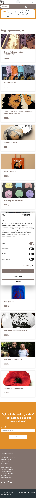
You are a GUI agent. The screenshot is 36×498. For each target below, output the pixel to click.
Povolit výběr (18, 276)
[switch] (31, 248)
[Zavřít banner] (33, 214)
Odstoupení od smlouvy (7, 473)
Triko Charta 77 (10, 83)
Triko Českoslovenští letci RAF (15, 330)
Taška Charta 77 (10, 171)
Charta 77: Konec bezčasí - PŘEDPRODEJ (14, 53)
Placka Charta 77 (10, 142)
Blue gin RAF (9, 301)
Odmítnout (18, 281)
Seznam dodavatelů (6, 477)
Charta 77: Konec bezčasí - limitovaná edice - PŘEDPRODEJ (18, 112)
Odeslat (18, 437)
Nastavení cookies (5, 475)
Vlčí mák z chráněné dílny (14, 388)
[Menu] (4, 6)
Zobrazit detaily (26, 266)
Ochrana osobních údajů (7, 469)
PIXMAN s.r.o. (31, 492)
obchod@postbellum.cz (7, 467)
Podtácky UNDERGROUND (14, 200)
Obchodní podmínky (6, 471)
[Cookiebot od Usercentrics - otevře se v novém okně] (22, 215)
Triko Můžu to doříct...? (13, 359)
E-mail (3, 427)
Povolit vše (18, 271)
